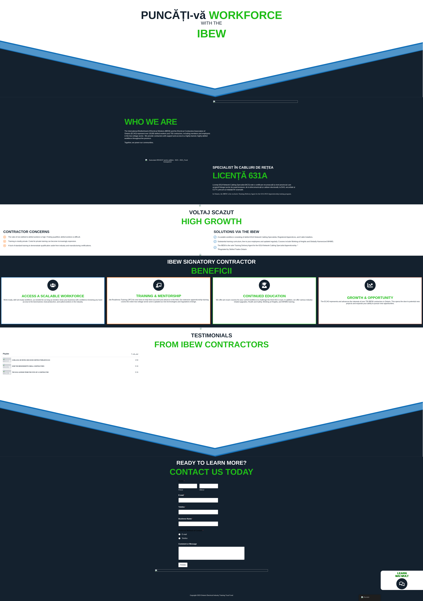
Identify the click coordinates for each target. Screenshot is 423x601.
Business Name (185, 519)
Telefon (182, 507)
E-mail (181, 495)
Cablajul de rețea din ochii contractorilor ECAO (31, 360)
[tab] (70, 360)
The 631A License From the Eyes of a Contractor (30, 372)
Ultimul (201, 490)
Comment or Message (187, 544)
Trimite (183, 565)
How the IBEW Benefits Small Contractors (28, 366)
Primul (180, 490)
